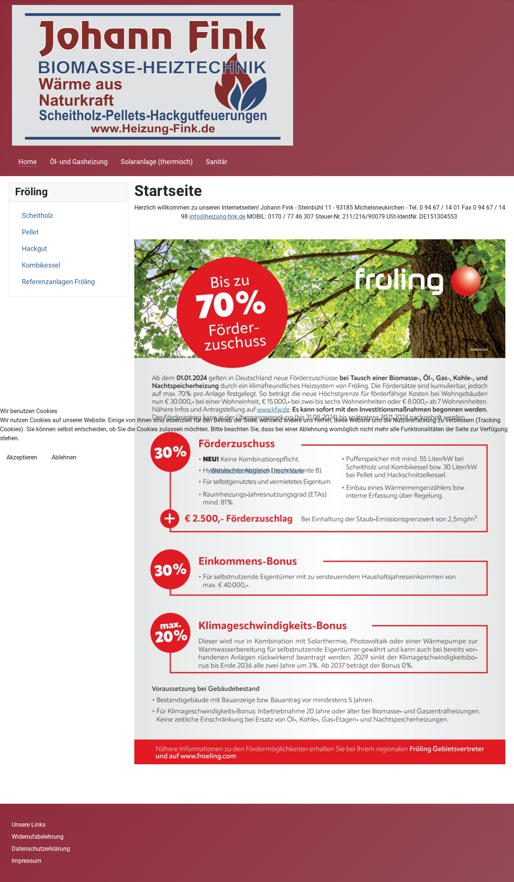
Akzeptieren (21, 457)
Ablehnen (64, 457)
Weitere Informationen (240, 470)
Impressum (289, 470)
